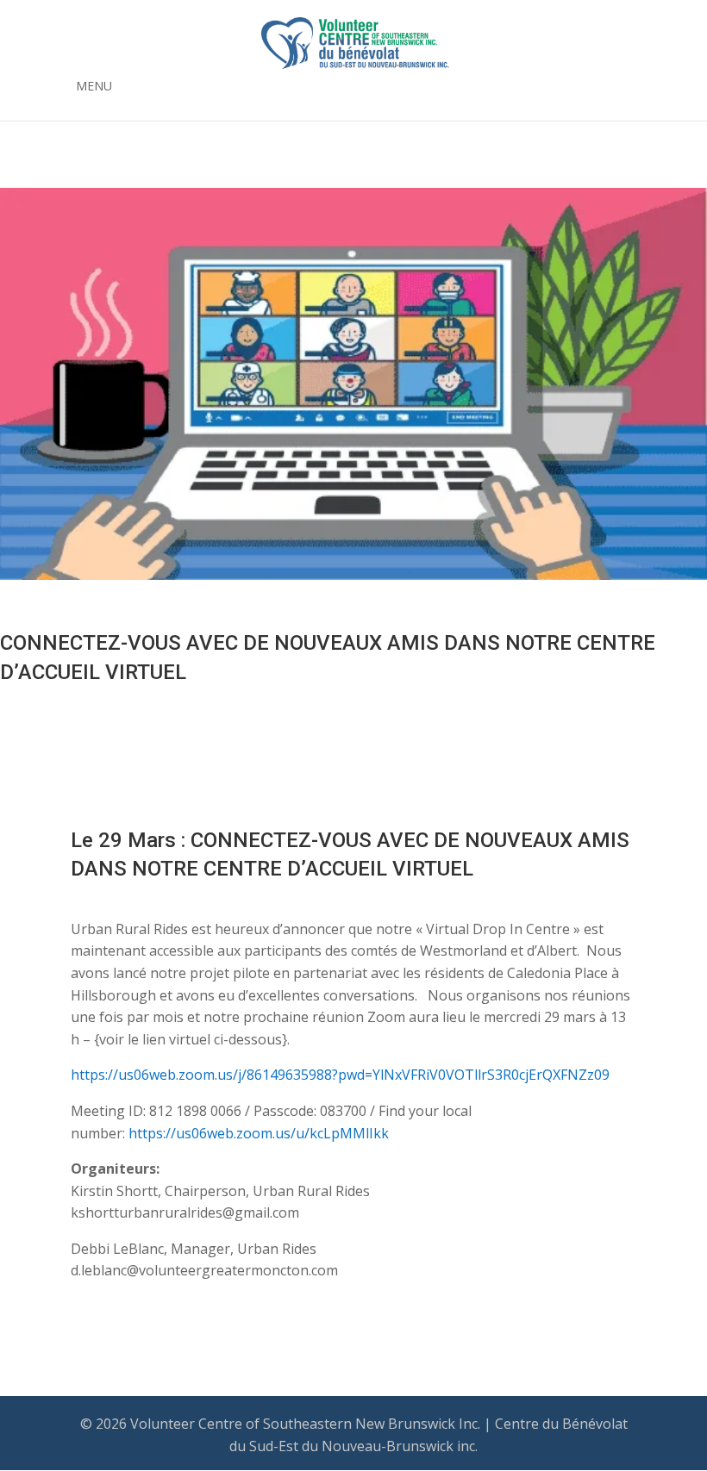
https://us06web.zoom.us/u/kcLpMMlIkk (258, 1133)
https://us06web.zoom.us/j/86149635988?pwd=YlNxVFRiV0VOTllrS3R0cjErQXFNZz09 (340, 1074)
